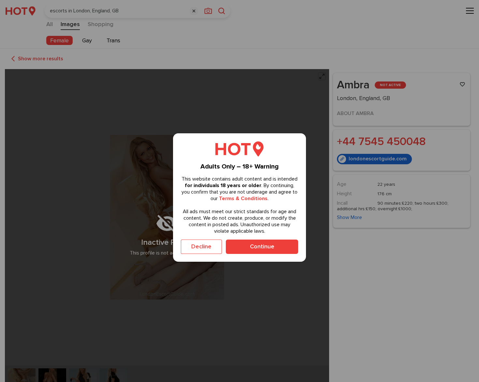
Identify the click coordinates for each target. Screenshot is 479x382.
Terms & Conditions (243, 198)
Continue (262, 246)
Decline (201, 246)
